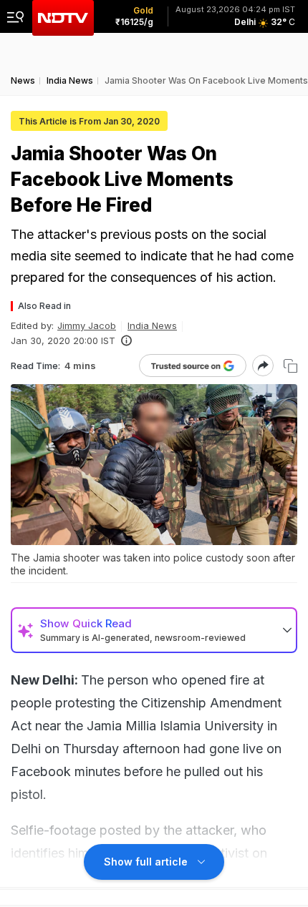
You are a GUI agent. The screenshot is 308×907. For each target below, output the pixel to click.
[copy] (290, 366)
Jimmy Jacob (86, 325)
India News (152, 325)
